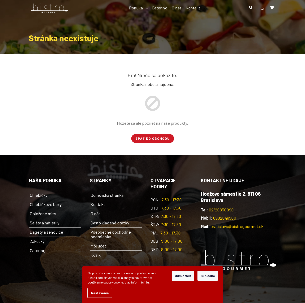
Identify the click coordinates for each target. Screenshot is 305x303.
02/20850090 (221, 209)
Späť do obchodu (152, 138)
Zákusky (37, 241)
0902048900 (224, 217)
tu (147, 282)
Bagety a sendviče (46, 231)
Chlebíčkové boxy (46, 204)
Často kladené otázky (110, 222)
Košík (96, 255)
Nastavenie (100, 293)
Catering (37, 250)
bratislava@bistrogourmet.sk (236, 226)
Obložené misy (43, 213)
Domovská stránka (107, 195)
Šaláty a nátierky (44, 222)
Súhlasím (208, 276)
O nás (95, 213)
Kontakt (98, 204)
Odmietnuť (183, 276)
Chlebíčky (38, 195)
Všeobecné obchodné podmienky (111, 234)
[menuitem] (138, 8)
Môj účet (98, 245)
